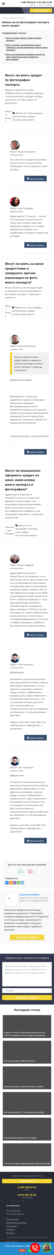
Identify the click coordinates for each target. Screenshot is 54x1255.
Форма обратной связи (16, 1222)
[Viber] (14, 882)
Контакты (10, 1229)
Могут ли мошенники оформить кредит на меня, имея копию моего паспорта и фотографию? (25, 57)
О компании (11, 1226)
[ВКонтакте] (7, 882)
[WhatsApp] (18, 882)
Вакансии (10, 1233)
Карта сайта (11, 1241)
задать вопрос (36, 178)
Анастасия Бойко (29, 894)
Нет (22, 1250)
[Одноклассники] (10, 882)
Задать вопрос (41, 10)
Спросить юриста (27, 937)
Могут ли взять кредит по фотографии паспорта (23, 39)
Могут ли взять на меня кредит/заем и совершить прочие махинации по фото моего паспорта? (27, 47)
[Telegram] (22, 882)
